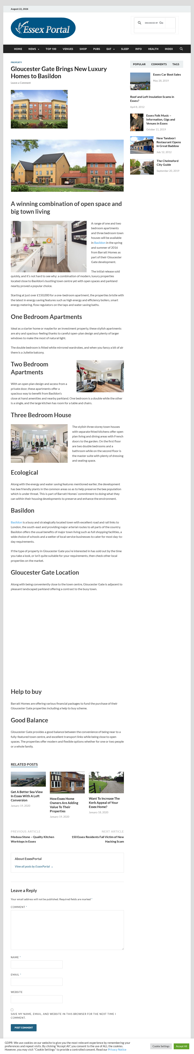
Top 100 (51, 48)
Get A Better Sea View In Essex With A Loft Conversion (27, 796)
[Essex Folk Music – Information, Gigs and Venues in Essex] (136, 116)
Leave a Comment (21, 82)
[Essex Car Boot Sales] (140, 75)
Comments (159, 64)
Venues (68, 48)
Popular (139, 64)
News (32, 48)
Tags (175, 64)
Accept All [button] (181, 1046)
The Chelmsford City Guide (167, 162)
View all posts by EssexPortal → (34, 866)
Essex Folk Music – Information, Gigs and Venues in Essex (160, 119)
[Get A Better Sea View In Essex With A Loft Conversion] (28, 780)
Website (17, 992)
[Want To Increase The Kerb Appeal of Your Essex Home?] (106, 783)
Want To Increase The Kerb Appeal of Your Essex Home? (104, 802)
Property (16, 62)
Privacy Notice (117, 1049)
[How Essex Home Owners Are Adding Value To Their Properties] (67, 783)
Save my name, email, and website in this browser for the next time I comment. (63, 1015)
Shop (83, 48)
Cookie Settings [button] (161, 1046)
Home (18, 48)
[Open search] (181, 49)
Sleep (125, 48)
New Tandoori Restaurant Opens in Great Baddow (168, 142)
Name (16, 957)
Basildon (100, 242)
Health (153, 48)
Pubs (96, 48)
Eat (108, 48)
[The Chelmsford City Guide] (142, 161)
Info (138, 48)
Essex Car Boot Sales (167, 74)
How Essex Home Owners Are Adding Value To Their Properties (64, 805)
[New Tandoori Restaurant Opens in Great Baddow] (142, 138)
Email (16, 974)
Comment (19, 907)
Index (169, 48)
